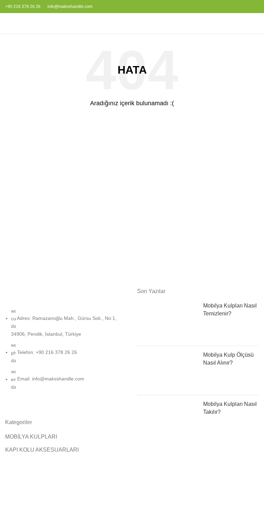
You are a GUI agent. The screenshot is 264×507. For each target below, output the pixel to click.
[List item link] (66, 352)
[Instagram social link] (250, 6)
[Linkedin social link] (258, 6)
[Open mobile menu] (8, 23)
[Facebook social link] (242, 6)
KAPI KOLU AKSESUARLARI (42, 450)
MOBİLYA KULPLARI (31, 437)
